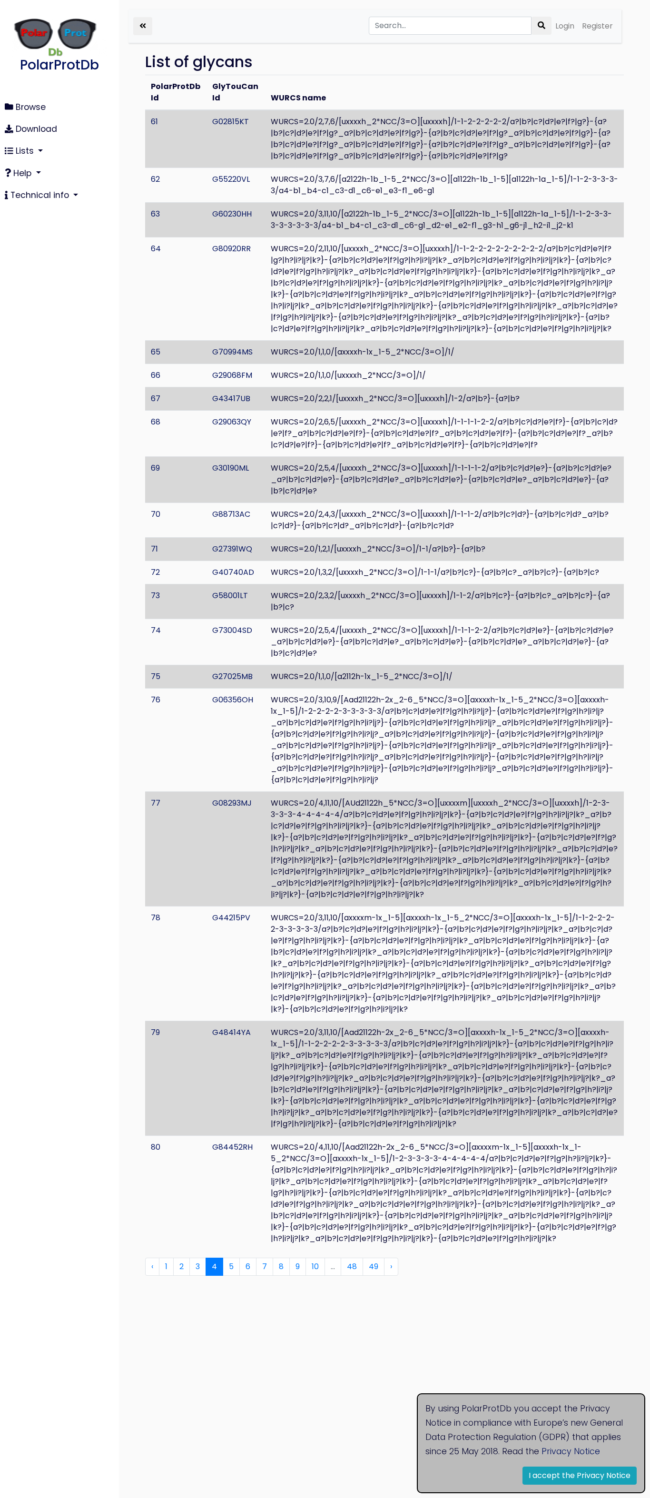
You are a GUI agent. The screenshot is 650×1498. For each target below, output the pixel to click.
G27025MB (232, 676)
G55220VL (231, 179)
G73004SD (232, 630)
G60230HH (232, 213)
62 (155, 179)
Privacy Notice (571, 1451)
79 (155, 1032)
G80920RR (231, 248)
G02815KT (230, 121)
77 (155, 803)
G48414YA (231, 1032)
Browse (29, 107)
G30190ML (230, 468)
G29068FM (232, 375)
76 (155, 699)
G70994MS (232, 351)
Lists (24, 151)
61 (154, 121)
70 (155, 514)
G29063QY (231, 421)
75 (155, 676)
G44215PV (231, 917)
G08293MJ (232, 803)
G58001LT (230, 595)
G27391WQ (232, 548)
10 (315, 1266)
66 (155, 375)
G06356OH (232, 699)
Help (22, 173)
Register (597, 25)
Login (564, 25)
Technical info (39, 195)
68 (155, 421)
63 (155, 213)
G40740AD (233, 572)
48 (352, 1266)
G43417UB (231, 398)
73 (155, 595)
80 (155, 1147)
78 (155, 917)
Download (35, 129)
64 (156, 248)
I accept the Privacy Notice (579, 1475)
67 (155, 398)
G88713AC (231, 514)
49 (373, 1266)
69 (155, 468)
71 (154, 548)
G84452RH (232, 1147)
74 (156, 630)
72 (155, 572)
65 (155, 351)
